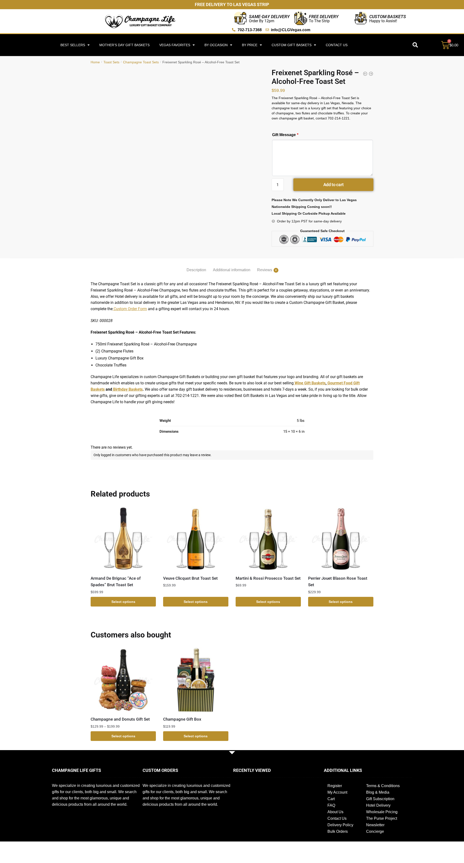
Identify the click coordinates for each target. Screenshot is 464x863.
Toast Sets (111, 62)
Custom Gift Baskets (292, 45)
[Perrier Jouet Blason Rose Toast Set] (340, 539)
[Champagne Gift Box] (195, 680)
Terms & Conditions (383, 786)
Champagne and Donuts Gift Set (120, 719)
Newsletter (375, 825)
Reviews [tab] (264, 270)
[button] (415, 45)
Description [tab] (196, 270)
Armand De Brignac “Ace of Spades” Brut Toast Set (116, 581)
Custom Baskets (387, 16)
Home (95, 62)
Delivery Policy (340, 825)
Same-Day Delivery (269, 16)
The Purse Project (381, 818)
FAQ (331, 805)
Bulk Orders (337, 831)
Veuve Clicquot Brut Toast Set (190, 578)
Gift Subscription (380, 799)
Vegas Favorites (174, 45)
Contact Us (337, 45)
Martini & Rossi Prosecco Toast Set (268, 578)
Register (334, 786)
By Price (249, 45)
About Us (335, 812)
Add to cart (333, 184)
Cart (331, 799)
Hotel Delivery (378, 805)
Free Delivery (324, 16)
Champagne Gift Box (182, 719)
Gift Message (285, 135)
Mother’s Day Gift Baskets (124, 45)
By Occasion (216, 45)
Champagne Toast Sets (141, 62)
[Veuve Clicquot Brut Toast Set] (195, 539)
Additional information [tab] (231, 270)
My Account (337, 792)
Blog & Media (377, 792)
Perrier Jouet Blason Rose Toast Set (337, 581)
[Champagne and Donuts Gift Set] (123, 680)
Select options (123, 602)
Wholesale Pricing (382, 812)
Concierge (375, 831)
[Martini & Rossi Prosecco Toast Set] (268, 539)
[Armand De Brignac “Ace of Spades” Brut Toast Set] (123, 539)
